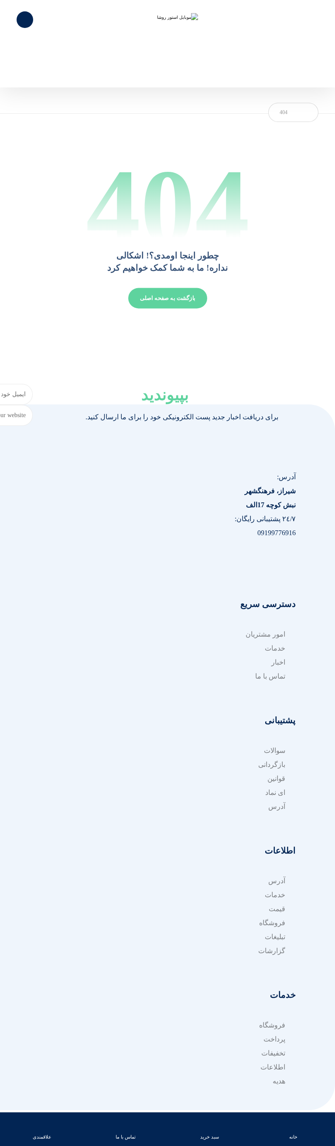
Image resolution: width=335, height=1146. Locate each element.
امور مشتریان (265, 634)
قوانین (276, 778)
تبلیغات (275, 936)
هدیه (279, 1081)
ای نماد (275, 792)
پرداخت (274, 1039)
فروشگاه (272, 923)
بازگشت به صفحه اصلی (167, 298)
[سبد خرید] (25, 19)
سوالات (274, 750)
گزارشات (271, 950)
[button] (293, 560)
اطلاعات (272, 1067)
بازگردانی (271, 764)
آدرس (276, 806)
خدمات (275, 648)
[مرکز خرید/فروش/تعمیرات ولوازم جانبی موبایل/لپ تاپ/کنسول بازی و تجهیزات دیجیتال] (167, 43)
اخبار (278, 662)
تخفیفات (273, 1053)
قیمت (277, 909)
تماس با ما (270, 676)
